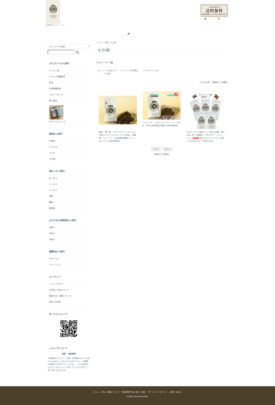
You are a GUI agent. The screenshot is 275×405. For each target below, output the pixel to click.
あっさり (53, 178)
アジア (52, 153)
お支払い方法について (59, 290)
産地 (106, 43)
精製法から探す (57, 251)
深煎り (52, 239)
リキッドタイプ (56, 94)
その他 (113, 43)
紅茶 (51, 82)
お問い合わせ (159, 34)
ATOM (58, 302)
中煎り (52, 233)
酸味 (51, 202)
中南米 (52, 141)
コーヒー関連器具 (57, 76)
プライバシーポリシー (158, 392)
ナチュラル (54, 258)
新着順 (224, 82)
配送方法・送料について (60, 296)
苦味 (51, 196)
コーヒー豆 (54, 70)
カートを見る (179, 34)
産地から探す (56, 133)
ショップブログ (138, 34)
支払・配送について (113, 34)
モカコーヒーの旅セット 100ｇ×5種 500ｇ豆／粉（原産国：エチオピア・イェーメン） (205, 135)
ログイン (224, 19)
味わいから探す (57, 171)
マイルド (53, 190)
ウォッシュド (55, 264)
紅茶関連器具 (55, 88)
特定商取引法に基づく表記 (133, 392)
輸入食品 (53, 100)
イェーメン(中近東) (129, 70)
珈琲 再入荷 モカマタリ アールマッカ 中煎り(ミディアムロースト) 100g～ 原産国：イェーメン (118, 135)
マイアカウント (221, 1)
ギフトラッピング (57, 121)
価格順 (215, 82)
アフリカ (53, 147)
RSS (51, 302)
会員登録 (211, 19)
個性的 (52, 208)
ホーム (93, 34)
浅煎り (52, 227)
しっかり (53, 184)
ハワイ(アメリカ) (150, 70)
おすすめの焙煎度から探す (63, 220)
